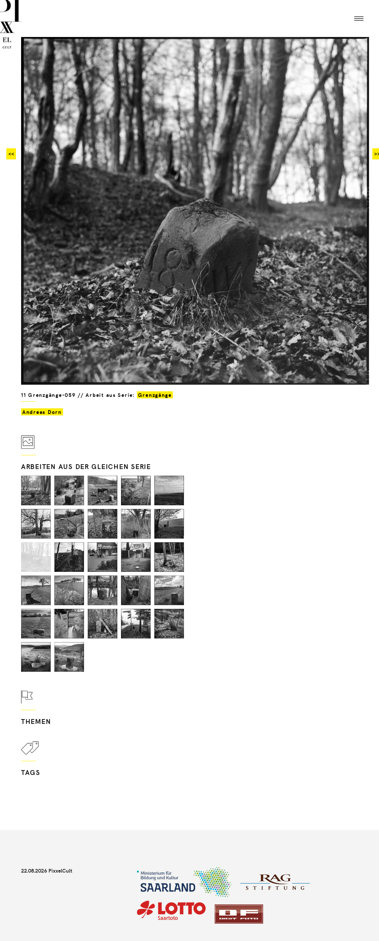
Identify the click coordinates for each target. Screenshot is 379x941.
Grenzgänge (155, 394)
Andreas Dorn (42, 411)
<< (11, 153)
